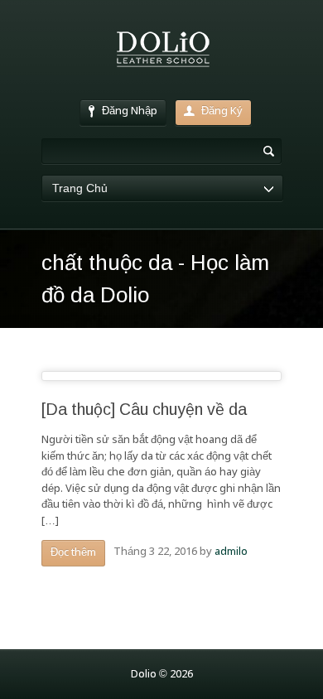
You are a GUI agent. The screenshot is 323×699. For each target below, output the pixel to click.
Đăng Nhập (129, 111)
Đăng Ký (222, 111)
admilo (231, 552)
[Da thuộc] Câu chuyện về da (144, 409)
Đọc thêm (73, 553)
